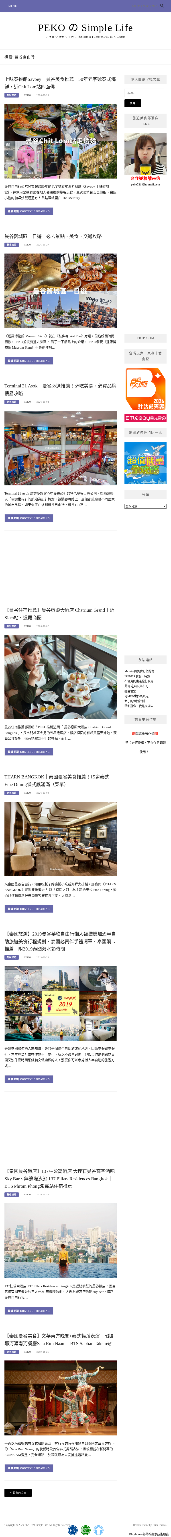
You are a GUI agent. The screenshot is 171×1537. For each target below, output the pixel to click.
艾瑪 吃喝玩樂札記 (136, 686)
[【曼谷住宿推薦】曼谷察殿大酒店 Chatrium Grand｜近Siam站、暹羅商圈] (60, 676)
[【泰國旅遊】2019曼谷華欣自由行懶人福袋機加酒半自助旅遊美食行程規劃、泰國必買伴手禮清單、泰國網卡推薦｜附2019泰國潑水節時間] (60, 1003)
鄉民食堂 (130, 691)
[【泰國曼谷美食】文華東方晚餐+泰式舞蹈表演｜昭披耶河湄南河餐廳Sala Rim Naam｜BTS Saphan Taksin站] (60, 1397)
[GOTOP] (98, 1530)
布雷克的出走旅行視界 (138, 681)
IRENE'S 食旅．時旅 (137, 676)
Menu (12, 6)
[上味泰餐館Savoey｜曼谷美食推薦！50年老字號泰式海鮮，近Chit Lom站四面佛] (60, 141)
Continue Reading (35, 211)
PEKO (27, 95)
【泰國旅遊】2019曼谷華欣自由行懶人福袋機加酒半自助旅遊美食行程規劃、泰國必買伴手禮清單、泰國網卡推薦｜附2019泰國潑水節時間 (60, 941)
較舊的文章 (20, 1492)
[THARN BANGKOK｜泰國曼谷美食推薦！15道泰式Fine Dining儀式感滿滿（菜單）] (60, 838)
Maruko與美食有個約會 (139, 671)
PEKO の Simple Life (85, 27)
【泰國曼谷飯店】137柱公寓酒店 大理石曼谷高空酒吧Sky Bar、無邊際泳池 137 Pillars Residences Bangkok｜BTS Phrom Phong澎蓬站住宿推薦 (59, 1179)
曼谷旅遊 (11, 95)
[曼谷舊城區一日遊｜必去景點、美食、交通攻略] (60, 290)
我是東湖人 (146, 706)
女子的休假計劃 (134, 701)
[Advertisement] (60, 570)
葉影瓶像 (130, 706)
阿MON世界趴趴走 (136, 696)
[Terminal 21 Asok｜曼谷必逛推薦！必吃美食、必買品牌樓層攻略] (60, 447)
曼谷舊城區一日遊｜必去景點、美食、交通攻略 (53, 236)
